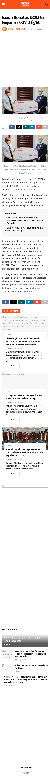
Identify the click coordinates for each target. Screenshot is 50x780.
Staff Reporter (17, 29)
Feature (8, 335)
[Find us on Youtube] (27, 773)
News (10, 13)
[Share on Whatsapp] (26, 127)
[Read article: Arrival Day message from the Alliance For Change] (7, 668)
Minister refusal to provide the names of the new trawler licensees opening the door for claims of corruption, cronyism (25, 679)
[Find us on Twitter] (24, 773)
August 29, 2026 (19, 348)
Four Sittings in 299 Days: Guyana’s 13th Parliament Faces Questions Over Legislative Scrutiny (24, 452)
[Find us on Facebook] (20, 773)
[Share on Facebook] (12, 127)
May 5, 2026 (19, 671)
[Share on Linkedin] (32, 127)
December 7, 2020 (35, 29)
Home (4, 13)
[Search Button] (46, 4)
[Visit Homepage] (25, 4)
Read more (14, 365)
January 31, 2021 (10, 685)
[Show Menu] (3, 4)
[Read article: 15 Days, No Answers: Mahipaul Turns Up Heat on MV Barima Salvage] (25, 384)
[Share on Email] (39, 127)
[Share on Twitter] (19, 127)
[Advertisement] (25, 58)
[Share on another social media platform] (45, 127)
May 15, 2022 (9, 644)
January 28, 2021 (21, 660)
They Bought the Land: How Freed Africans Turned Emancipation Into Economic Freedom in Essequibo (24, 220)
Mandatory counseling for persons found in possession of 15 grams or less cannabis (30, 654)
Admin (10, 348)
